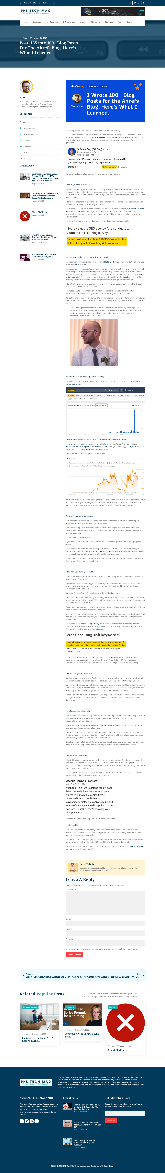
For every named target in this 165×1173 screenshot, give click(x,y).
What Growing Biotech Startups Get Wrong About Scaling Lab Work (44, 237)
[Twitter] (135, 3)
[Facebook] (131, 3)
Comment (71, 889)
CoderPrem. (109, 1166)
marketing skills (123, 277)
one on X (99, 137)
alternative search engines (77, 446)
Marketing (95, 22)
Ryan (26, 1034)
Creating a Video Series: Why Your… (82, 1035)
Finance (83, 22)
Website (69, 939)
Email (69, 929)
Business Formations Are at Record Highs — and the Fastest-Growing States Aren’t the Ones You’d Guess (46, 177)
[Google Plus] (143, 3)
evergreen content (135, 446)
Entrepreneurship (30, 1007)
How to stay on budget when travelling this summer (85, 1142)
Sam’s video (80, 264)
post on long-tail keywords (92, 623)
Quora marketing (89, 271)
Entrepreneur (69, 22)
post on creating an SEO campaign (103, 657)
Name (69, 919)
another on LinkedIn (119, 137)
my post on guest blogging (99, 551)
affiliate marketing (110, 262)
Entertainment (52, 22)
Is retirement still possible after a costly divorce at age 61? (87, 1124)
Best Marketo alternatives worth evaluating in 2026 (44, 255)
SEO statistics (101, 446)
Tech (120, 22)
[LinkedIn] (139, 3)
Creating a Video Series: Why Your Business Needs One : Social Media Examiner (45, 195)
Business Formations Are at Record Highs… (38, 1039)
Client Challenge (39, 212)
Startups (109, 22)
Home (25, 22)
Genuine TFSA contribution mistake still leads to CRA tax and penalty (87, 1107)
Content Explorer (118, 439)
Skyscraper (128, 681)
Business (37, 22)
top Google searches (84, 449)
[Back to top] (160, 1168)
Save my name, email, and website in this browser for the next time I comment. (102, 949)
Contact (130, 22)
